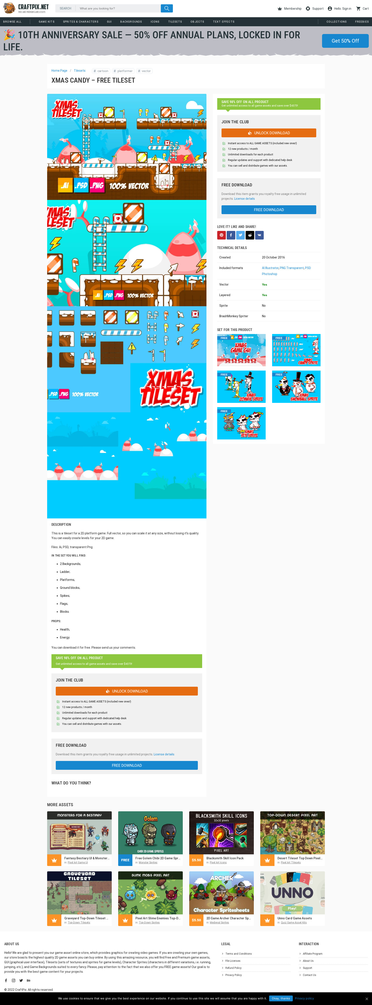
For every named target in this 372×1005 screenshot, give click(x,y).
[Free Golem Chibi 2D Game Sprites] (150, 832)
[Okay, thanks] (366, 999)
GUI (109, 21)
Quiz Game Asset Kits (294, 922)
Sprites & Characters (80, 21)
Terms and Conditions (238, 953)
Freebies (362, 21)
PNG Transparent (292, 268)
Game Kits (46, 21)
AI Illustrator (270, 268)
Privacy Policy (233, 975)
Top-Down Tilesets (79, 922)
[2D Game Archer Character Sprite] (221, 892)
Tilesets (175, 21)
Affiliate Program (312, 953)
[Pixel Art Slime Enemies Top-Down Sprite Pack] (150, 892)
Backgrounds (131, 21)
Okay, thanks (281, 998)
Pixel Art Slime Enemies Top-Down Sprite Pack (158, 918)
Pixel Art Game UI (78, 862)
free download (127, 765)
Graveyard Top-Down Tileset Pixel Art (87, 918)
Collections (337, 21)
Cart (365, 8)
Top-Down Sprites (149, 922)
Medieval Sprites (219, 922)
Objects (197, 21)
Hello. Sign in (342, 8)
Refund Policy (233, 967)
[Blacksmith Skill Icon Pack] (221, 832)
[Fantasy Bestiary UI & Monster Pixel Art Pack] (79, 832)
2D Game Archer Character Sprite (229, 918)
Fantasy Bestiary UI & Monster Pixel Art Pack (87, 858)
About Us (308, 960)
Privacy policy (304, 998)
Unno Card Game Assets (294, 918)
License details (164, 754)
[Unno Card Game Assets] (292, 892)
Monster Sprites (148, 862)
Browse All (12, 21)
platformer (123, 71)
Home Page (59, 70)
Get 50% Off (345, 41)
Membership (293, 8)
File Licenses (232, 960)
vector (144, 71)
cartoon (101, 71)
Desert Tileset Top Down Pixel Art (300, 858)
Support (318, 8)
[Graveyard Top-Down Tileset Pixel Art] (79, 892)
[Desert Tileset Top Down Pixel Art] (292, 832)
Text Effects (223, 21)
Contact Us (309, 975)
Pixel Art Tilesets (291, 862)
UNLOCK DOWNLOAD (129, 691)
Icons (155, 21)
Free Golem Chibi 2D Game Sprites (158, 858)
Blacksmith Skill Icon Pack (224, 858)
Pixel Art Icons (218, 862)
